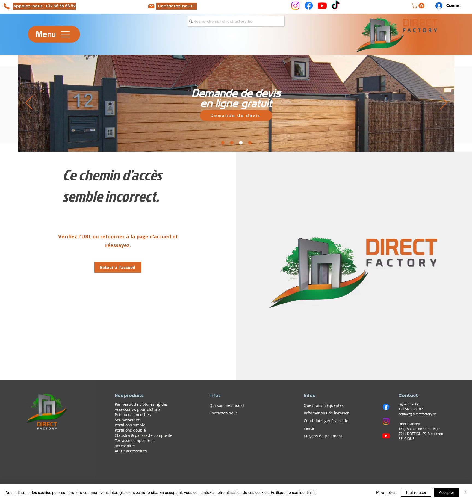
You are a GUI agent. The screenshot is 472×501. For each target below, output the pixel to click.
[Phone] (6, 6)
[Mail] (151, 6)
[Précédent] (29, 103)
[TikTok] (335, 5)
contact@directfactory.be (418, 414)
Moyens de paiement (323, 435)
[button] (418, 6)
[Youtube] (322, 5)
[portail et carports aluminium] (223, 142)
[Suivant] (443, 103)
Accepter (446, 492)
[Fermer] (465, 492)
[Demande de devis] (241, 142)
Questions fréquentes (324, 405)
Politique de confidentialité (293, 492)
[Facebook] (308, 5)
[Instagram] (295, 5)
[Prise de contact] (250, 142)
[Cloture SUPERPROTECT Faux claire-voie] (232, 142)
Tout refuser (415, 492)
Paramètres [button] (386, 492)
